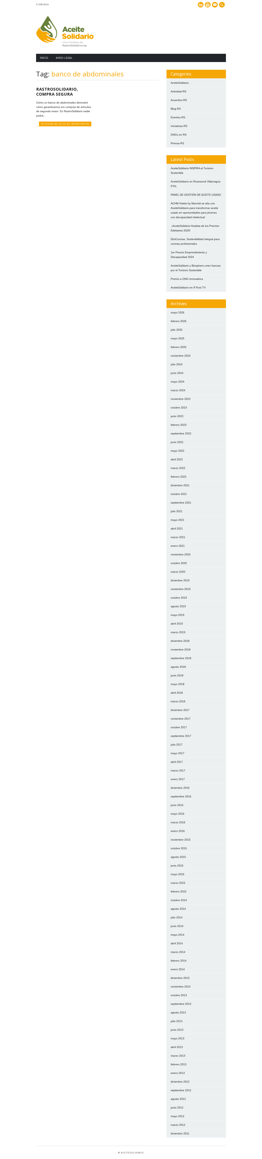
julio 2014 (176, 917)
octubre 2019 (179, 597)
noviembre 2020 (180, 554)
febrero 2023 (178, 424)
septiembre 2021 (181, 502)
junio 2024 (177, 372)
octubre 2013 (179, 995)
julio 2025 (176, 329)
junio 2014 (177, 926)
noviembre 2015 (180, 839)
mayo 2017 (177, 753)
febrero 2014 (178, 960)
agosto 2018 (178, 666)
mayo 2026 (177, 312)
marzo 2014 (178, 952)
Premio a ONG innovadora (187, 278)
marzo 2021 (178, 537)
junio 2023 (177, 416)
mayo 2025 (177, 338)
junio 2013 (177, 1029)
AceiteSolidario (180, 82)
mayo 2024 (177, 381)
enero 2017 (178, 779)
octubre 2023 (179, 407)
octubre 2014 (179, 900)
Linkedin (201, 4)
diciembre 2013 (180, 977)
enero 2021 (178, 545)
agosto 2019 (178, 606)
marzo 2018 (178, 701)
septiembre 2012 (181, 1090)
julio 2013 (176, 1021)
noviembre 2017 (180, 718)
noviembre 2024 (180, 355)
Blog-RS (64, 123)
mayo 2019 (177, 614)
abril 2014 (177, 943)
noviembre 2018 (180, 649)
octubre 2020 (179, 563)
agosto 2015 (178, 856)
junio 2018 (177, 675)
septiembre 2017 (181, 735)
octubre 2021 (179, 493)
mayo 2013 (177, 1038)
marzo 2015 (178, 882)
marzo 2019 (178, 632)
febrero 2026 (178, 321)
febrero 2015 (178, 891)
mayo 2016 (177, 813)
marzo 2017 (178, 770)
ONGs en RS (178, 134)
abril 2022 (177, 459)
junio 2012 (177, 1107)
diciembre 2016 (180, 787)
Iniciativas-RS (80, 123)
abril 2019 (177, 623)
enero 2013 (178, 1072)
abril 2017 (177, 761)
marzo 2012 (178, 1124)
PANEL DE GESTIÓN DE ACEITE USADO (196, 194)
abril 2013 (177, 1047)
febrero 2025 (178, 347)
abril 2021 (177, 528)
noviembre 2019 (180, 589)
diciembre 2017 (180, 710)
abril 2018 (177, 692)
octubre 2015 (179, 848)
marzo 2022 (178, 468)
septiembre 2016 (181, 796)
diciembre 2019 (180, 580)
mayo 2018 (177, 684)
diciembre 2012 (180, 1081)
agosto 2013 (178, 1012)
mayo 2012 (177, 1116)
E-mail (215, 4)
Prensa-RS (177, 143)
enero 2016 (178, 831)
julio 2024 (176, 364)
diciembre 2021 (180, 485)
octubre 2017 (179, 727)
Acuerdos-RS (179, 100)
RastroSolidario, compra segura (57, 91)
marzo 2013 (178, 1055)
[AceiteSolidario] (65, 45)
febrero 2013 (178, 1064)
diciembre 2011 (180, 1133)
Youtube (208, 4)
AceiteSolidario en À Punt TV (188, 287)
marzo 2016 (178, 822)
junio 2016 (177, 805)
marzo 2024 (178, 390)
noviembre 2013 (180, 986)
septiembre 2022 (181, 433)
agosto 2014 (178, 908)
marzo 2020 (178, 571)
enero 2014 (178, 969)
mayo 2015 (177, 874)
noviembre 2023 (180, 398)
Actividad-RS (49, 123)
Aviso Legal (64, 58)
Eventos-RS (178, 117)
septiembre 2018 (181, 658)
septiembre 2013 (181, 1003)
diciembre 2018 (180, 640)
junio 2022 (177, 442)
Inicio (44, 58)
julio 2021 (176, 511)
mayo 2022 (177, 450)
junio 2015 (177, 865)
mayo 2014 (177, 934)
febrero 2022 (178, 476)
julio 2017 (176, 744)
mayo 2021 (177, 519)
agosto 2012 (178, 1098)
